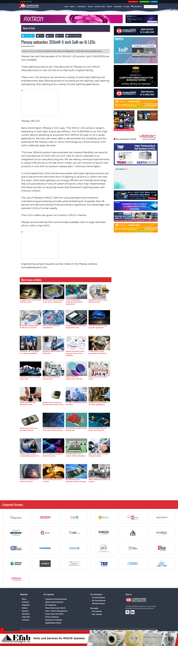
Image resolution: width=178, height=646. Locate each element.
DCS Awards (97, 611)
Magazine (81, 6)
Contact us (154, 1)
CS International (98, 597)
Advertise (26, 614)
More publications (133, 1)
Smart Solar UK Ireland (54, 614)
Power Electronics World (55, 608)
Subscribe (117, 6)
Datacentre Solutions (53, 620)
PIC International (98, 600)
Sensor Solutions (52, 617)
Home (66, 6)
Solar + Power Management (56, 611)
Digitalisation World (53, 623)
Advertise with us (144, 1)
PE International (98, 603)
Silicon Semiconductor (54, 602)
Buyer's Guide (100, 6)
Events (109, 6)
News (72, 6)
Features (25, 602)
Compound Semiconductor (56, 599)
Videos (90, 6)
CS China (126, 6)
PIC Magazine (50, 605)
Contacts (25, 620)
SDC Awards (97, 614)
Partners (25, 611)
